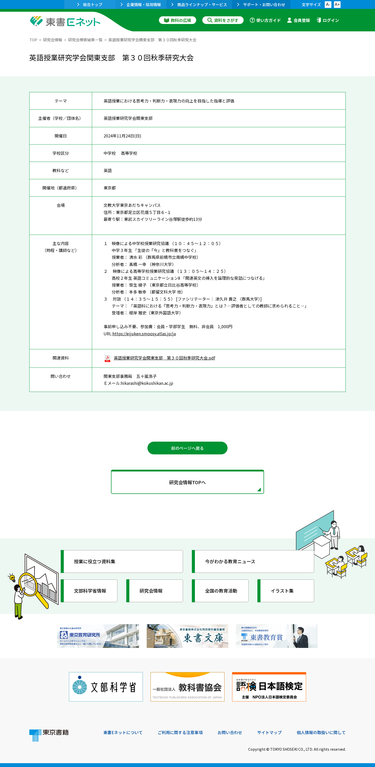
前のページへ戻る (187, 448)
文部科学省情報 (90, 590)
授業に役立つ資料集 (94, 561)
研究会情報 (52, 39)
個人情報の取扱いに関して (321, 732)
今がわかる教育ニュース (230, 561)
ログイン (331, 20)
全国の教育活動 (221, 590)
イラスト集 (282, 590)
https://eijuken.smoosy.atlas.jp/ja (144, 333)
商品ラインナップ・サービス (202, 4)
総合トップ (92, 4)
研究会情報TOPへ (187, 482)
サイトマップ (269, 732)
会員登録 (302, 20)
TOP (33, 39)
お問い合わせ (230, 732)
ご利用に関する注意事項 (180, 732)
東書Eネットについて (123, 732)
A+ (337, 4)
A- (328, 4)
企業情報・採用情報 (144, 4)
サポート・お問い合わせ (264, 4)
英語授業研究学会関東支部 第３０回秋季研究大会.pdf (164, 358)
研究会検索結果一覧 (85, 39)
